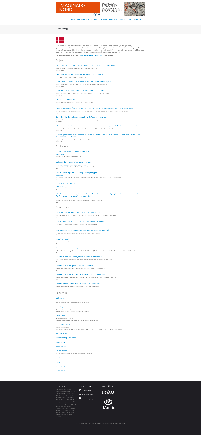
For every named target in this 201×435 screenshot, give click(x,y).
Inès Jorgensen (61, 346)
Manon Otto (60, 366)
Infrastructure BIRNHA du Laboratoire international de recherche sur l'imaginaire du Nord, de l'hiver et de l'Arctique (97, 126)
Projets (130, 19)
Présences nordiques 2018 (65, 99)
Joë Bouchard (60, 298)
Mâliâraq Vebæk (60, 154)
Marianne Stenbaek (63, 325)
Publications (113, 19)
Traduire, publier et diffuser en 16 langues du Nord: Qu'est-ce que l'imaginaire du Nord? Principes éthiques (94, 108)
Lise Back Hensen (62, 358)
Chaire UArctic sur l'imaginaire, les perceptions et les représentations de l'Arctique (85, 65)
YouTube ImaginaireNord (87, 394)
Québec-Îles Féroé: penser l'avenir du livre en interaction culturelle (80, 90)
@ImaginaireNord (86, 390)
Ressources (137, 19)
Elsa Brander (60, 342)
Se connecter (140, 429)
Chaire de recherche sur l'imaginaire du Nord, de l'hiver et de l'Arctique (81, 117)
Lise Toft (59, 362)
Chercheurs (122, 19)
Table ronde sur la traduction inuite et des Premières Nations (78, 212)
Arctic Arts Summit (62, 239)
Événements (104, 19)
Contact (81, 400)
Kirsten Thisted (61, 351)
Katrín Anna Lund (74, 165)
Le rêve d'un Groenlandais (65, 183)
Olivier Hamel (60, 316)
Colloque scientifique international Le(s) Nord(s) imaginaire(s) (78, 283)
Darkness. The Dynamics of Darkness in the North (74, 162)
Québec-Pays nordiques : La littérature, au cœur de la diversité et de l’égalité (83, 81)
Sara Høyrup (60, 371)
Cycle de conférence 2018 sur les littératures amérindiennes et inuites (81, 221)
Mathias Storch (59, 186)
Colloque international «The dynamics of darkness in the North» (79, 257)
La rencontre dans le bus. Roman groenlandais (72, 151)
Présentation (75, 19)
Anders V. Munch (62, 333)
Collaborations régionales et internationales (91, 55)
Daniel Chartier (83, 165)
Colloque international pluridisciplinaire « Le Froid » (74, 265)
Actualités (97, 19)
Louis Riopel (60, 307)
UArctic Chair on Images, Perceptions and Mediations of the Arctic (79, 74)
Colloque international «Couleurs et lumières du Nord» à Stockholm (80, 274)
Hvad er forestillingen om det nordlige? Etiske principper (76, 173)
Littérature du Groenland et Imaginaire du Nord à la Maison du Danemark (82, 230)
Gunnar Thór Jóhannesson (62, 165)
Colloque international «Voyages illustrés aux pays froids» (77, 248)
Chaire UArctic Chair (86, 19)
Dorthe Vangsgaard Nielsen (66, 338)
